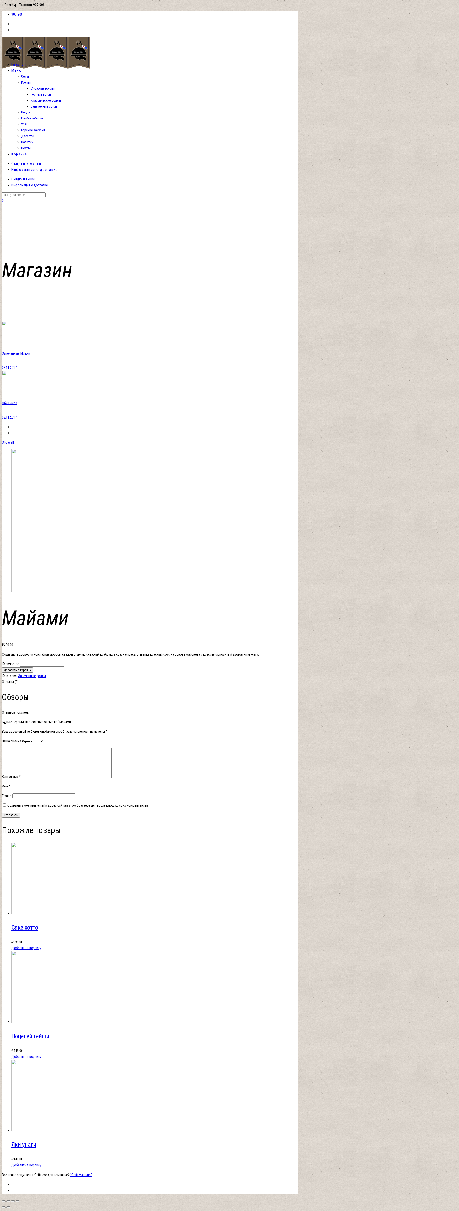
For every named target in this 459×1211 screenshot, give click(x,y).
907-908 (17, 14)
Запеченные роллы (32, 676)
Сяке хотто (24, 927)
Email (7, 796)
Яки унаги (23, 1144)
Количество (10, 664)
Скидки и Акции (23, 179)
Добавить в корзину (17, 670)
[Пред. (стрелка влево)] (4, 1207)
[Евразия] (46, 67)
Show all (8, 442)
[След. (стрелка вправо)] (8, 1207)
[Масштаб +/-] (17, 1201)
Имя (6, 786)
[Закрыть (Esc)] (4, 1201)
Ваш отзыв (11, 777)
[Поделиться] (8, 1201)
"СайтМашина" (81, 1175)
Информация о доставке (29, 185)
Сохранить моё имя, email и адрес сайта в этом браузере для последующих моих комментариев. (78, 805)
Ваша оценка (11, 741)
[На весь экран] (13, 1201)
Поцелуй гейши (30, 1036)
